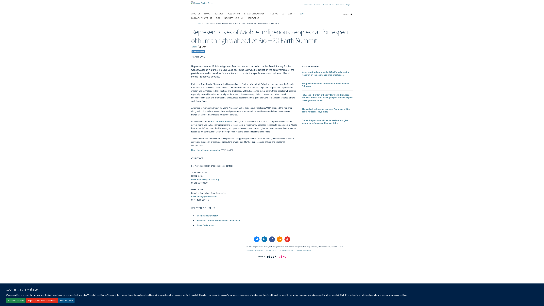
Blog (218, 17)
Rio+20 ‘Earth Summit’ (221, 121)
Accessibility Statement (304, 250)
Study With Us (277, 13)
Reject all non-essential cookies (42, 300)
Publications (234, 13)
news (301, 13)
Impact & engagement (255, 13)
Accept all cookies (16, 300)
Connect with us (328, 5)
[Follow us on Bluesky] (257, 239)
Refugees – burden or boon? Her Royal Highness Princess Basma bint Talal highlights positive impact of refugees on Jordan (327, 97)
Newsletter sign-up (233, 17)
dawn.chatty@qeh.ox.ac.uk (204, 196)
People (207, 13)
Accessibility (307, 5)
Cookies (317, 5)
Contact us (340, 5)
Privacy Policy (271, 250)
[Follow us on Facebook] (272, 239)
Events (291, 13)
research (219, 13)
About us (195, 13)
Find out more (66, 300)
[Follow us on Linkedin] (265, 239)
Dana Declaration (205, 225)
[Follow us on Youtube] (287, 239)
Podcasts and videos (201, 17)
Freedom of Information (254, 250)
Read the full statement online (205, 150)
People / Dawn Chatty (207, 215)
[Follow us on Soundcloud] (280, 239)
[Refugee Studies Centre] (202, 2)
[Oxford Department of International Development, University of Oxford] (216, 245)
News (199, 23)
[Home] (193, 23)
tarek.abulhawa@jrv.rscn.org (205, 179)
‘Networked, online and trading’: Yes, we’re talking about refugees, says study (326, 110)
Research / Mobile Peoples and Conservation (219, 220)
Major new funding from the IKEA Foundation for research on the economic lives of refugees (325, 73)
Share (194, 46)
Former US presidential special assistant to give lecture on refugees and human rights (325, 122)
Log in (348, 5)
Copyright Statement (286, 250)
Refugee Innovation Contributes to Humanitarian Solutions (325, 85)
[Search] (351, 14)
